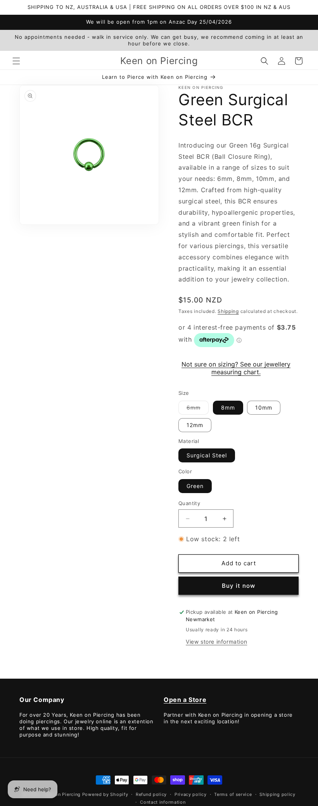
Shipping (228, 311)
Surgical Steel (207, 455)
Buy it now (238, 585)
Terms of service (233, 794)
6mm (198, 409)
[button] (16, 60)
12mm (195, 425)
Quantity (189, 503)
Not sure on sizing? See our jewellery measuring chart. (235, 368)
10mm (263, 407)
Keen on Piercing (62, 794)
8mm (228, 407)
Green (195, 486)
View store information (216, 641)
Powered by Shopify (105, 794)
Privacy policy (191, 794)
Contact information (162, 802)
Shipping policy (277, 794)
